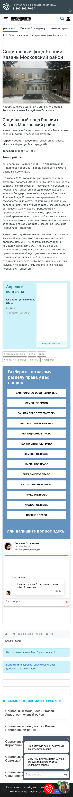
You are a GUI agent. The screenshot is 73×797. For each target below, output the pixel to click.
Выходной (11, 308)
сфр (33, 354)
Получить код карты (51, 344)
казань (34, 359)
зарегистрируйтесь (35, 664)
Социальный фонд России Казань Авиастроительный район (30, 712)
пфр (42, 354)
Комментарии (13, 640)
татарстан (49, 359)
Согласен (56, 791)
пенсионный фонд (16, 359)
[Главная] (4, 35)
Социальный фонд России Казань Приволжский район (30, 728)
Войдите (11, 664)
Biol (51, 634)
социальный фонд (15, 354)
